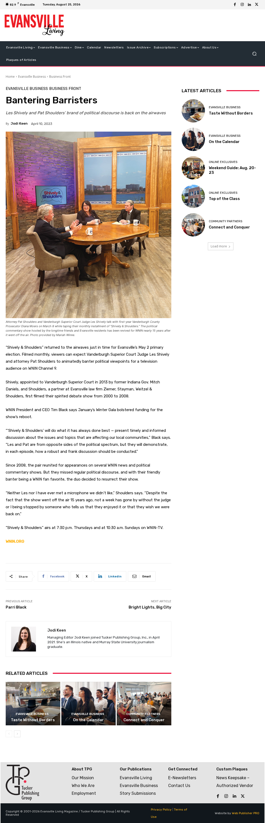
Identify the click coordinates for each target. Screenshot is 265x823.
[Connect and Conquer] (144, 704)
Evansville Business (32, 76)
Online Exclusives (223, 162)
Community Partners (143, 714)
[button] (254, 53)
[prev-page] (9, 734)
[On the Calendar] (88, 704)
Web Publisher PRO (245, 813)
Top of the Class (224, 198)
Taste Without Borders (33, 720)
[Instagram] (242, 4)
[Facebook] (235, 4)
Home (10, 76)
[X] (256, 4)
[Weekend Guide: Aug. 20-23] (193, 168)
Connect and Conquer (144, 720)
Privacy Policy (161, 809)
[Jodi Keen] (26, 639)
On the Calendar (88, 720)
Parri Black (16, 607)
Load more (219, 246)
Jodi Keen (19, 123)
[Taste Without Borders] (33, 704)
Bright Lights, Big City (150, 607)
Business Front (60, 76)
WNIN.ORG (15, 541)
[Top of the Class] (193, 196)
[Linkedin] (249, 4)
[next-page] (17, 734)
